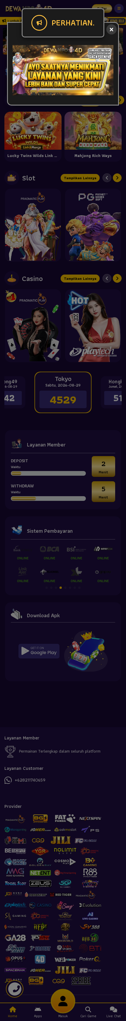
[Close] (111, 29)
